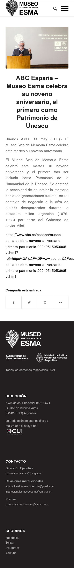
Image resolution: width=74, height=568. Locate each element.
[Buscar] (53, 8)
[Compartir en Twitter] (29, 302)
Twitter (10, 542)
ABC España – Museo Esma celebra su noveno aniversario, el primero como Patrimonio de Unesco (37, 101)
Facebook (12, 537)
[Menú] (62, 8)
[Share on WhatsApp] (45, 302)
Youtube (11, 552)
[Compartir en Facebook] (13, 302)
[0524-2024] (37, 48)
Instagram (12, 547)
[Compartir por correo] (60, 302)
